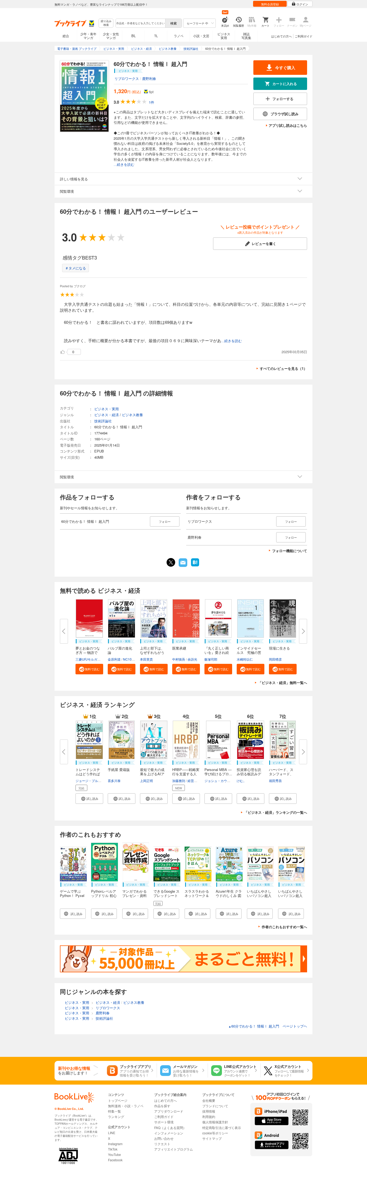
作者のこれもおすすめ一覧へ (284, 926)
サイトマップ (212, 1138)
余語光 (192, 659)
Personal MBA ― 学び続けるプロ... (218, 771)
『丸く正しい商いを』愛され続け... (216, 652)
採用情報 (208, 1111)
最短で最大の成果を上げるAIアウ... (152, 774)
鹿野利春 (149, 78)
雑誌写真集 (246, 35)
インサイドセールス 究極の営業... (249, 652)
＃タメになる (75, 268)
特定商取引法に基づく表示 (221, 1127)
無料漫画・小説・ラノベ (125, 1105)
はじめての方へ (281, 36)
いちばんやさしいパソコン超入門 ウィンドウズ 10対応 (291, 898)
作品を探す (162, 1105)
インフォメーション (168, 1133)
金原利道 (114, 659)
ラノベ (179, 35)
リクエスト (162, 1143)
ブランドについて (215, 1105)
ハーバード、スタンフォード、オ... (281, 774)
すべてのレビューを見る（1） (283, 368)
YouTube (114, 1154)
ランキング (116, 1116)
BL (133, 35)
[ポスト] (171, 562)
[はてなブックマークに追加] (195, 566)
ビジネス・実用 (106, 408)
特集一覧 (114, 1111)
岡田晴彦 (275, 659)
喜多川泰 (114, 780)
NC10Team (131, 659)
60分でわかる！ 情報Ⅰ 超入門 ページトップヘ (267, 1026)
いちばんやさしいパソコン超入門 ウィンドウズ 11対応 (259, 898)
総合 (66, 35)
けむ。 (241, 780)
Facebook (115, 1160)
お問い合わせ (164, 1138)
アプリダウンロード (168, 1111)
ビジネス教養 (132, 414)
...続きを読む (124, 165)
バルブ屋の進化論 (120, 650)
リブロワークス (126, 78)
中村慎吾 (178, 659)
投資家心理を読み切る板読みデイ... (249, 774)
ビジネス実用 (223, 35)
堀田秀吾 (275, 780)
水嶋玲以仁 (245, 659)
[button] (89, 669)
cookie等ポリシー (215, 1133)
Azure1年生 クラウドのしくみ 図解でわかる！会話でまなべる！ (229, 898)
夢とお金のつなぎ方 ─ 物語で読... (87, 652)
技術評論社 (103, 420)
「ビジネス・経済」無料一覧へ (282, 682)
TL (156, 35)
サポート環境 (164, 1122)
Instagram (115, 1143)
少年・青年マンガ (88, 35)
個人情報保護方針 (215, 1122)
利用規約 (208, 1116)
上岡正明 (146, 780)
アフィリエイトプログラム (173, 1149)
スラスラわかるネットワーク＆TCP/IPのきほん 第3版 (197, 898)
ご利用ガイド (303, 36)
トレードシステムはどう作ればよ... (87, 774)
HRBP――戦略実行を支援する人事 (185, 774)
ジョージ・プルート (90, 780)
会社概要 (208, 1100)
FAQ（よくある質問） (170, 1127)
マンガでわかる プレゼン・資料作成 (136, 895)
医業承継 (179, 648)
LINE (111, 1132)
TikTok (112, 1149)
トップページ (117, 1100)
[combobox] (140, 23)
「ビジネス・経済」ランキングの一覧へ (275, 812)
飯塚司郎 (210, 659)
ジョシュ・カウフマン (220, 780)
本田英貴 (146, 659)
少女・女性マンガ (111, 35)
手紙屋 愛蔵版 (119, 769)
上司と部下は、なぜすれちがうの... (152, 652)
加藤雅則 (178, 780)
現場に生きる (279, 648)
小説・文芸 (201, 35)
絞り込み (106, 23)
